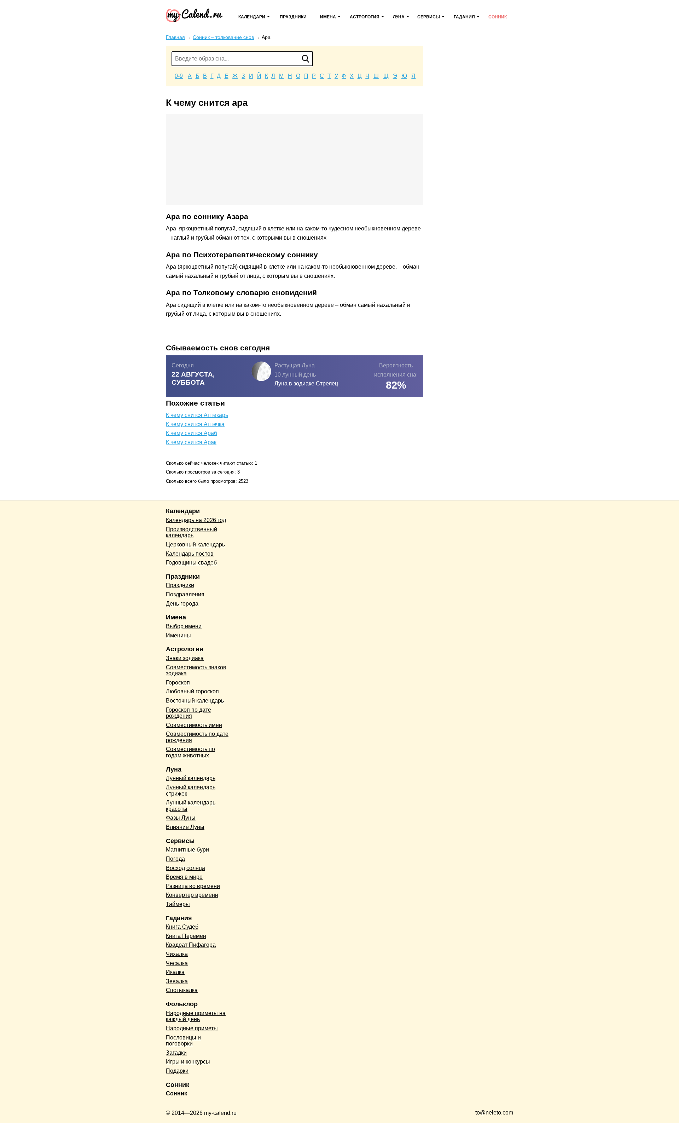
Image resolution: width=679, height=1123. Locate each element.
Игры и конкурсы (188, 1062)
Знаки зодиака (185, 658)
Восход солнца (185, 868)
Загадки (176, 1053)
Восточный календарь (195, 701)
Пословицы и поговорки (183, 1041)
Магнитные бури (187, 850)
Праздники (293, 17)
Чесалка (177, 963)
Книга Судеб (182, 927)
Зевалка (177, 981)
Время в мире (184, 877)
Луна (399, 17)
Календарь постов (190, 554)
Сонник (497, 17)
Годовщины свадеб (191, 563)
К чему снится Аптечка (195, 424)
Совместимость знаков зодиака (196, 670)
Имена (328, 17)
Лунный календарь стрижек (190, 790)
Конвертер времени (192, 895)
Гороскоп (178, 683)
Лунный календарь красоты (190, 806)
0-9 (179, 76)
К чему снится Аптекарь (197, 415)
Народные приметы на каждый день (196, 1016)
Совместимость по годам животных (190, 752)
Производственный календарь (191, 532)
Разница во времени (193, 886)
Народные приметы (192, 1028)
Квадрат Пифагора (191, 945)
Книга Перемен (186, 936)
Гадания (464, 17)
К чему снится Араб (191, 433)
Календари (251, 17)
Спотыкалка (182, 990)
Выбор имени (184, 626)
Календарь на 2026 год (196, 520)
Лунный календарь (190, 778)
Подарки (177, 1071)
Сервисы (428, 17)
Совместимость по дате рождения (197, 737)
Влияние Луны (185, 827)
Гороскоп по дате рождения (188, 713)
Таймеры (178, 904)
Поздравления (185, 594)
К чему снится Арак (191, 442)
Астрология (364, 17)
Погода (175, 859)
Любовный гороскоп (192, 691)
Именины (178, 635)
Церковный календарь (195, 545)
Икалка (175, 972)
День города (182, 604)
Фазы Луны (181, 818)
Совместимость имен (194, 725)
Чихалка (177, 954)
